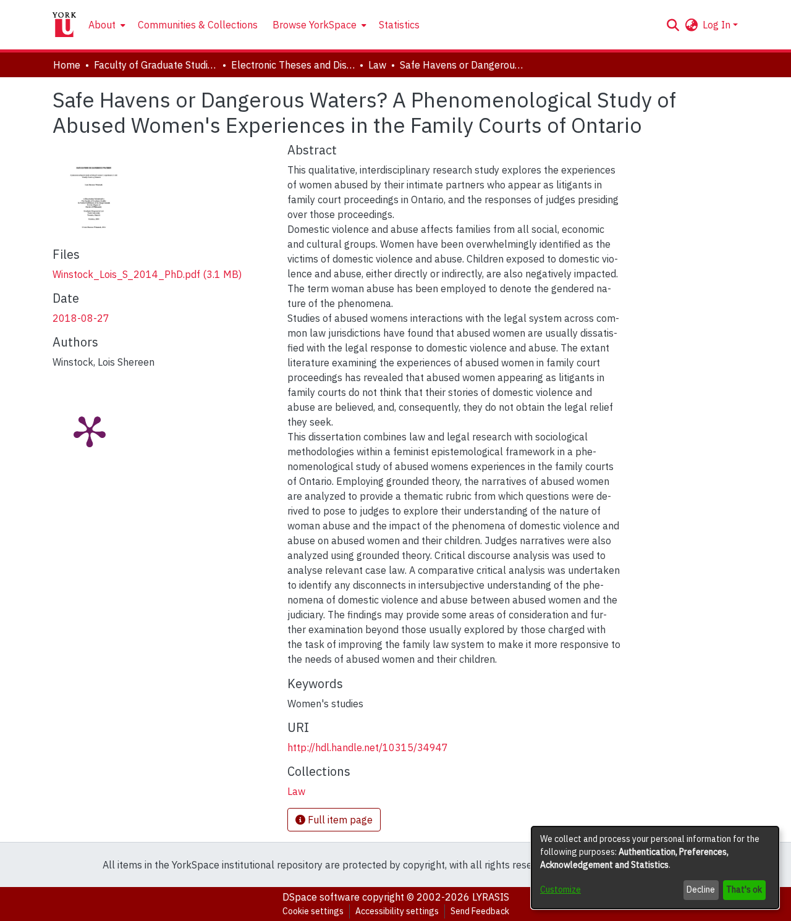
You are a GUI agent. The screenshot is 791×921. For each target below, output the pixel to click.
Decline (701, 889)
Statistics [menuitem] (399, 25)
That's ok (744, 889)
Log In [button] (718, 25)
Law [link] (377, 65)
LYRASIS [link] (490, 897)
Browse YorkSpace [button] (315, 25)
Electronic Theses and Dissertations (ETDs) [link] (293, 65)
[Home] (64, 24)
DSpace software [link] (321, 897)
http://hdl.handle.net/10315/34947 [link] (367, 747)
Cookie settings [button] (313, 911)
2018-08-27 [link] (81, 318)
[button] (672, 24)
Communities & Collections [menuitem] (198, 25)
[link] (147, 274)
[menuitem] (105, 24)
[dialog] (655, 867)
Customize (560, 889)
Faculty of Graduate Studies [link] (156, 65)
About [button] (102, 25)
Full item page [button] (339, 820)
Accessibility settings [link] (397, 911)
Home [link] (66, 65)
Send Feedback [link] (479, 911)
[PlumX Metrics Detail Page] (90, 430)
